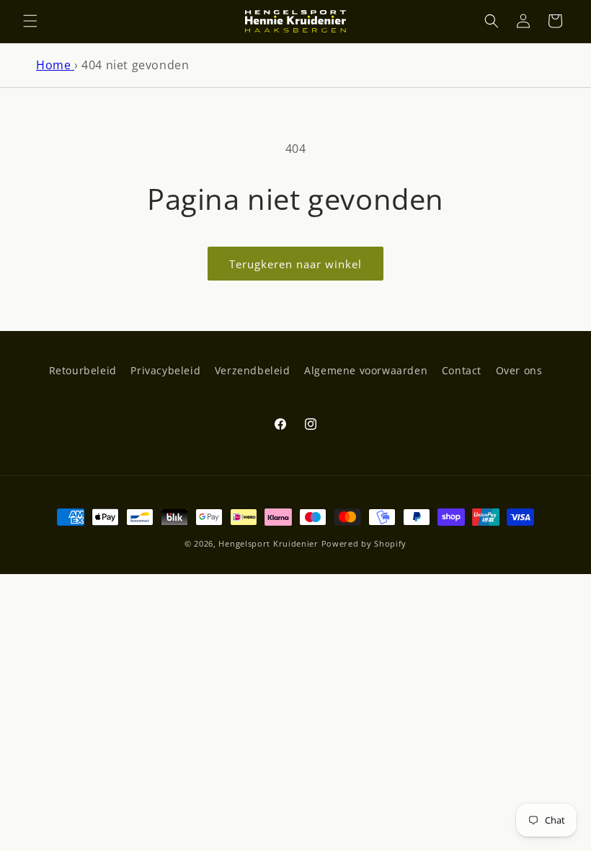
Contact (461, 370)
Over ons (519, 370)
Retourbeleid (83, 370)
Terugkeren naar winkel (295, 264)
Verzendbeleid (252, 370)
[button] (30, 21)
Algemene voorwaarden (365, 370)
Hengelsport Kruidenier (268, 543)
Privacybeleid (165, 370)
